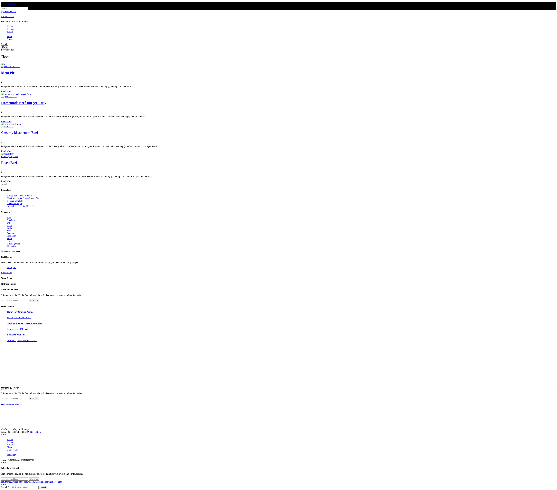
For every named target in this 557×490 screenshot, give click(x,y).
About (10, 31)
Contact (10, 39)
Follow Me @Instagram (11, 404)
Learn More (6, 272)
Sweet (10, 241)
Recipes (10, 29)
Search (43, 487)
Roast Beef (9, 163)
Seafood (11, 233)
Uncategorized (13, 243)
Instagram (11, 3)
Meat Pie (8, 73)
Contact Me (12, 450)
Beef (3, 79)
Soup (9, 238)
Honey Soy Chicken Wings (19, 195)
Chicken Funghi (14, 203)
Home (10, 26)
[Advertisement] (278, 364)
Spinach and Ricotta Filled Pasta (22, 206)
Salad (9, 230)
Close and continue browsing (48, 482)
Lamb (9, 225)
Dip (8, 223)
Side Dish (11, 236)
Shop (9, 36)
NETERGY (35, 432)
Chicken (11, 220)
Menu (4, 47)
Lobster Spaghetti (15, 201)
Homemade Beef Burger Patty (23, 103)
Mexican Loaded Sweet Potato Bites (23, 198)
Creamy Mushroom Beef (19, 133)
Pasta (9, 228)
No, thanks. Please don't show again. (18, 482)
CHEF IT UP (7, 16)
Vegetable (11, 169)
